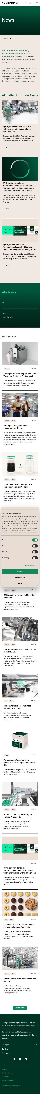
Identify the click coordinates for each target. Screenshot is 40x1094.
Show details (29, 565)
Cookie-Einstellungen (7, 1080)
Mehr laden (20, 1008)
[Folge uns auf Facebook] (26, 1059)
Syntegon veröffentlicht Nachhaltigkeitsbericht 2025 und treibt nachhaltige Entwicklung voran (19, 247)
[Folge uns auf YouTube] (20, 1059)
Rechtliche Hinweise (7, 1073)
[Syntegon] (9, 3)
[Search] (25, 3)
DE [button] (31, 3)
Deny (20, 583)
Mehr (7, 147)
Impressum (5, 1069)
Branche (4, 313)
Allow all (20, 571)
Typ (3, 302)
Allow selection (20, 577)
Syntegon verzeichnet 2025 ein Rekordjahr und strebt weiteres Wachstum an (17, 129)
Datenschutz (5, 1076)
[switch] (35, 545)
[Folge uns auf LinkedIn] (14, 1059)
